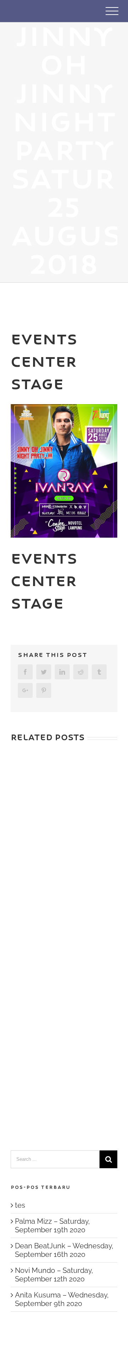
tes (20, 1205)
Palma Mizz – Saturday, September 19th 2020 (52, 1225)
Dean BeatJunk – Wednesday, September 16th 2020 (64, 1250)
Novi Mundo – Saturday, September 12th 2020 (54, 1274)
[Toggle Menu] (112, 11)
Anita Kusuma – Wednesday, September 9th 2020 (62, 1299)
